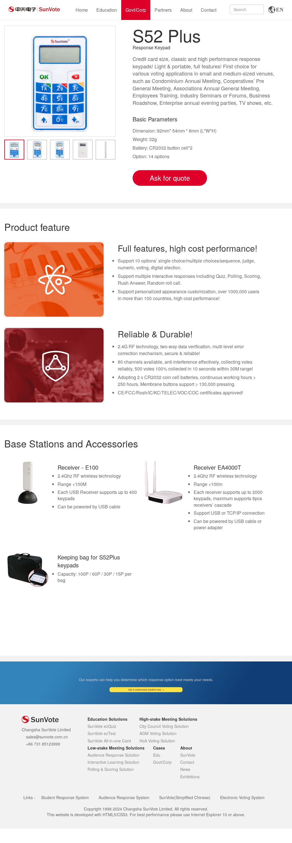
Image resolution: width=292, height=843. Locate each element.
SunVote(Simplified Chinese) (184, 797)
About (186, 10)
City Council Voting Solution (164, 726)
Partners (163, 10)
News (185, 769)
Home (82, 10)
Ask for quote (170, 178)
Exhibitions (190, 776)
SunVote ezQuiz (102, 726)
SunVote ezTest (102, 733)
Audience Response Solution (113, 755)
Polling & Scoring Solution (111, 769)
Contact (208, 10)
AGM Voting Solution (158, 733)
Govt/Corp (135, 10)
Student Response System (65, 797)
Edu (156, 755)
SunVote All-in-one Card (109, 741)
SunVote (187, 755)
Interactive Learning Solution (113, 762)
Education (106, 10)
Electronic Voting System (242, 797)
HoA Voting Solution (157, 741)
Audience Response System (124, 797)
